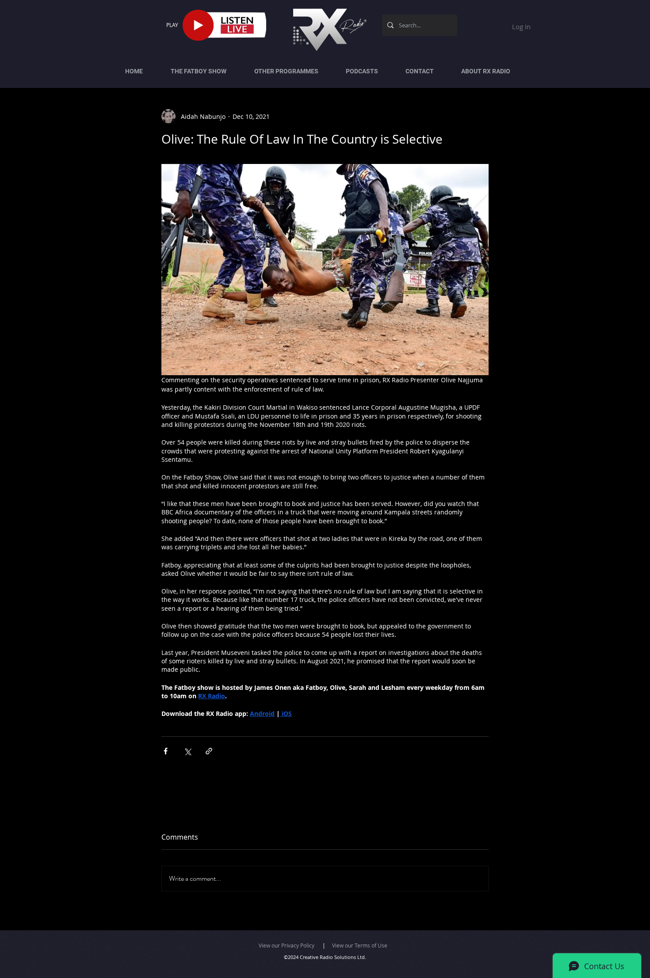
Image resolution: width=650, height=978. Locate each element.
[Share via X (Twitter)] (187, 751)
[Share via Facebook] (165, 751)
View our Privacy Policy (286, 945)
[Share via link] (209, 751)
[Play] (198, 25)
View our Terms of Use (359, 945)
